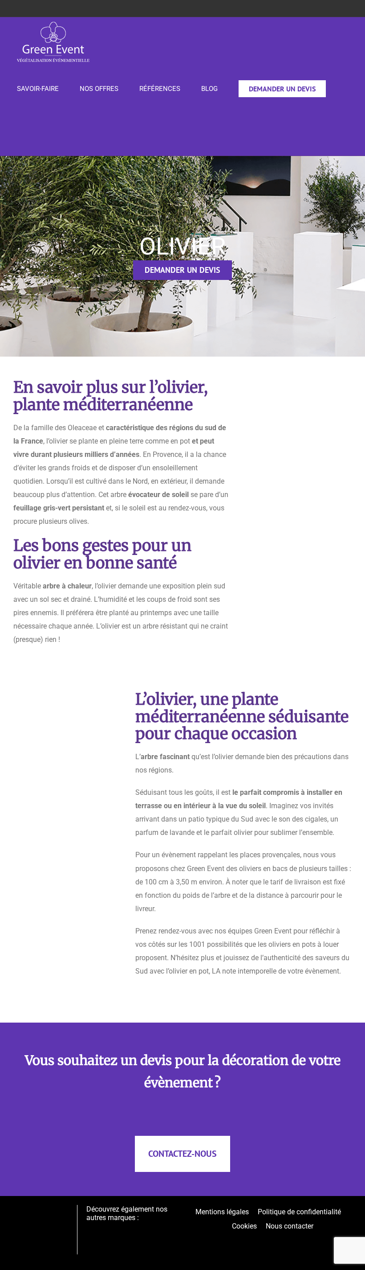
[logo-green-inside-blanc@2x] (100, 1230)
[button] (19, 133)
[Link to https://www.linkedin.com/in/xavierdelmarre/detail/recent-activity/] (260, 1238)
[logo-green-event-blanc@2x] (41, 1217)
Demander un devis (182, 270)
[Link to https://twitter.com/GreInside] (268, 1238)
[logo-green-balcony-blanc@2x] (132, 1230)
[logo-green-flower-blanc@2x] (162, 1230)
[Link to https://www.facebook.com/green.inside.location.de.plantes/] (276, 1238)
